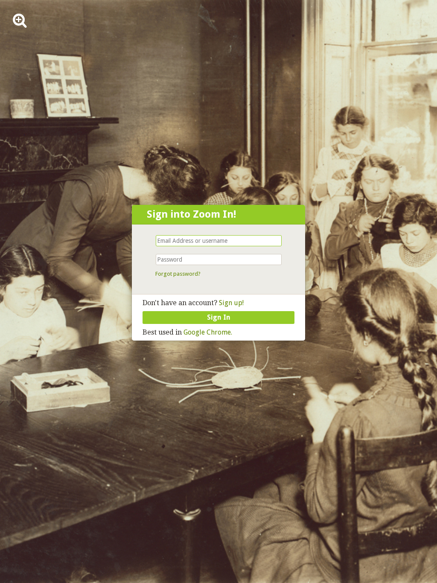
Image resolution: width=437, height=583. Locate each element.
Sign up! (230, 303)
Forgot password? (178, 274)
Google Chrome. (208, 332)
